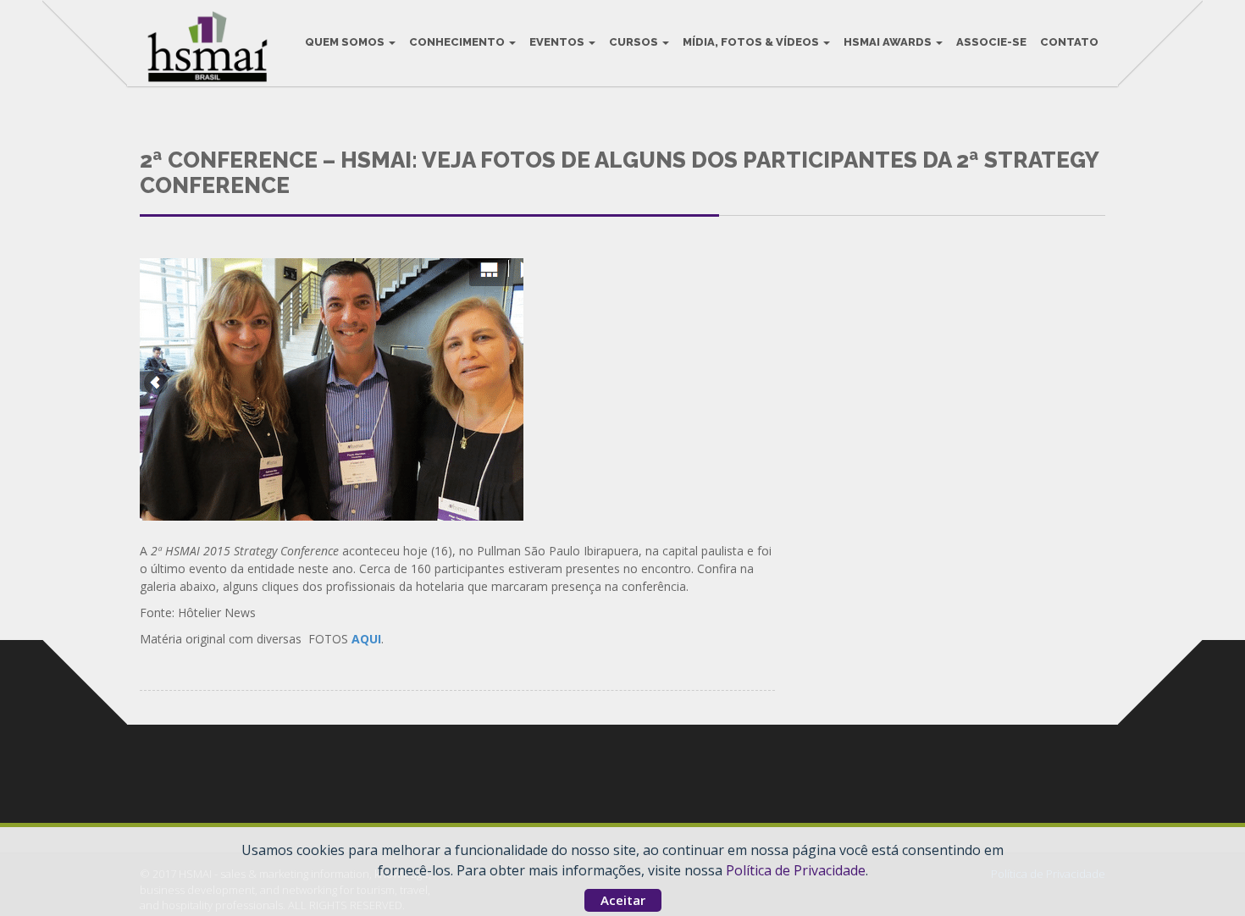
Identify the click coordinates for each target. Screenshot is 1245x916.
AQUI (366, 639)
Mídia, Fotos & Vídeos (752, 42)
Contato (1069, 42)
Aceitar (622, 899)
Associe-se (991, 42)
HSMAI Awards (889, 42)
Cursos (635, 42)
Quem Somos (346, 42)
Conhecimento (458, 42)
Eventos (558, 42)
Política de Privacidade (796, 870)
